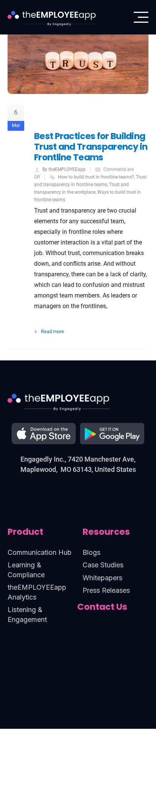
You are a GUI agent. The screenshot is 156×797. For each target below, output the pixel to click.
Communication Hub (40, 552)
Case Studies (103, 565)
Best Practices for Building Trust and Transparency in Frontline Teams (91, 146)
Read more (52, 331)
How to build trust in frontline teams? (96, 177)
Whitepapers (102, 578)
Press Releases (106, 590)
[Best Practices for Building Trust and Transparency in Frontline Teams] (78, 47)
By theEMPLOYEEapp (64, 169)
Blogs (91, 552)
